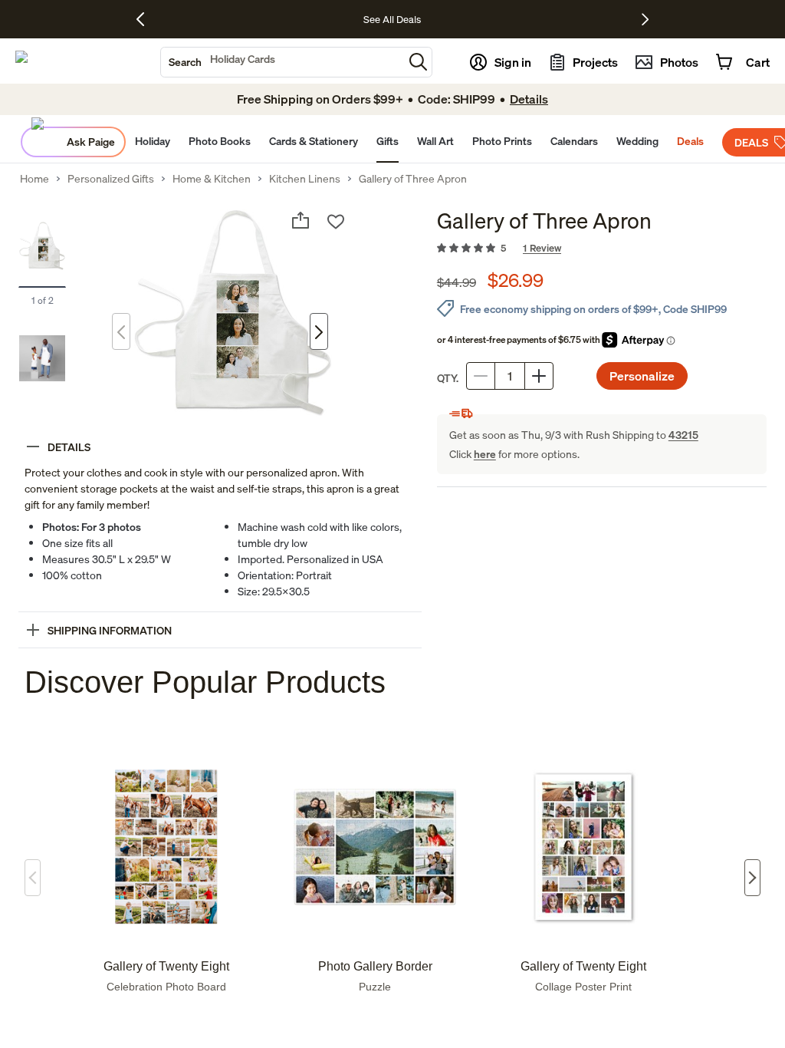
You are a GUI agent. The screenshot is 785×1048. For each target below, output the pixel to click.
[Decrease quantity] (480, 376)
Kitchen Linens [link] (304, 178)
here (485, 454)
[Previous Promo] (146, 19)
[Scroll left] (33, 877)
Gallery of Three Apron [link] (413, 178)
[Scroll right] (752, 877)
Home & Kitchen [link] (211, 178)
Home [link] (34, 178)
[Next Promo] (645, 19)
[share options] (300, 220)
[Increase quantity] (539, 376)
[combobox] (282, 62)
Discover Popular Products (205, 682)
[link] (602, 248)
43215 (683, 434)
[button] (418, 61)
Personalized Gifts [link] (110, 178)
